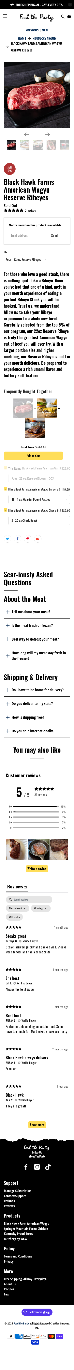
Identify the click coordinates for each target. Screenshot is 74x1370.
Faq (6, 1294)
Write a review (37, 868)
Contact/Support (15, 1196)
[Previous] (27, 134)
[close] (70, 5)
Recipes (9, 1289)
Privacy (9, 1261)
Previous (32, 30)
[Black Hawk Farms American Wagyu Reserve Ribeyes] (37, 95)
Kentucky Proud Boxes (18, 1233)
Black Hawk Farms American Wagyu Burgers (33, 489)
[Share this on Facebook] (17, 539)
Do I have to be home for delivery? (38, 689)
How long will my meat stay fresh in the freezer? (39, 655)
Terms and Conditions (18, 1256)
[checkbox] (14, 917)
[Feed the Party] (37, 16)
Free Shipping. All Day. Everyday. (25, 1279)
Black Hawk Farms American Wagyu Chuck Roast (35, 510)
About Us (10, 1284)
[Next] (47, 134)
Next (45, 30)
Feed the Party (21, 1323)
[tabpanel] (37, 1014)
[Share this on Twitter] (7, 539)
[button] (37, 806)
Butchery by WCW (15, 1238)
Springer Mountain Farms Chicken (26, 1228)
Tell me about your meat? (31, 611)
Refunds (9, 1200)
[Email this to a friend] (37, 539)
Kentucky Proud (44, 38)
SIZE (6, 251)
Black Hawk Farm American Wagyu (26, 1223)
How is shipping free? (28, 717)
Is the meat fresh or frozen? (32, 625)
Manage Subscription (18, 1190)
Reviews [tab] (17, 886)
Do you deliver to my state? (32, 703)
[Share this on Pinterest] (27, 539)
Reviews (9, 1206)
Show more (37, 1124)
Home (22, 38)
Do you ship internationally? (33, 731)
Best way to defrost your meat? (35, 639)
